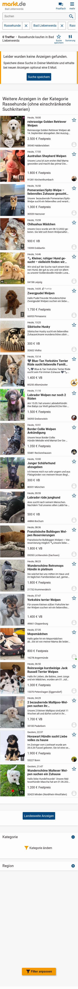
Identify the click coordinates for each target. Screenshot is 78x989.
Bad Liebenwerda (44, 25)
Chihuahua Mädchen (41, 224)
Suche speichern (58, 41)
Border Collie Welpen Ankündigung (41, 430)
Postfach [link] (61, 8)
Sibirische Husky (38, 327)
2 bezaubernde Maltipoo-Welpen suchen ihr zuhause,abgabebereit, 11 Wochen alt (47, 704)
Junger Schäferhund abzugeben (41, 465)
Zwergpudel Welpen (41, 293)
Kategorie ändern (40, 848)
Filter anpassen (41, 971)
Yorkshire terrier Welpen (44, 600)
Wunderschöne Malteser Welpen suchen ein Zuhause (47, 772)
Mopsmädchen (37, 634)
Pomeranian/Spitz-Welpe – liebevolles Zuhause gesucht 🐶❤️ (46, 191)
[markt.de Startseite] (14, 3)
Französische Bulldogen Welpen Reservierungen (47, 533)
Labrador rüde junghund (43, 497)
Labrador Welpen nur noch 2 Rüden (46, 396)
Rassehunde (12, 25)
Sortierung (70, 40)
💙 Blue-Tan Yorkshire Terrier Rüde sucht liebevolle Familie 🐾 (47, 362)
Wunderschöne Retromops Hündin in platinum (45, 567)
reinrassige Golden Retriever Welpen (46, 123)
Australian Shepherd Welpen (46, 156)
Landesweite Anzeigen (39, 816)
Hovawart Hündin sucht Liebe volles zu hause (47, 738)
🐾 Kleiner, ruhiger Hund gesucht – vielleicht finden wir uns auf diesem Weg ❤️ (46, 260)
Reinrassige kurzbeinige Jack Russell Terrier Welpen (47, 669)
